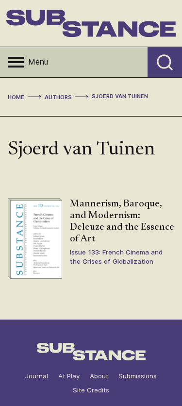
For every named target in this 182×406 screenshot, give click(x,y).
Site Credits (91, 390)
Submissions (137, 376)
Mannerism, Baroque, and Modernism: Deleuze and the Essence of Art (122, 221)
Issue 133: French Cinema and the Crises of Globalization (116, 256)
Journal (36, 376)
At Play (69, 376)
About (99, 376)
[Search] (165, 62)
